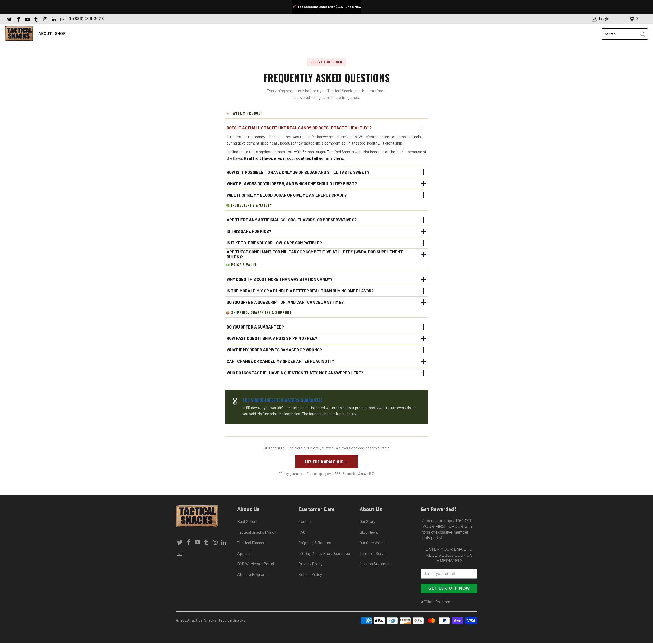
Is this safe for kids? (249, 231)
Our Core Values (373, 542)
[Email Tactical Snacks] (62, 18)
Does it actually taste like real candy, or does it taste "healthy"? (299, 127)
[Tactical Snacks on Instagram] (44, 18)
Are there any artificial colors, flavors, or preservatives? (292, 219)
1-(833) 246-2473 (86, 18)
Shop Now (353, 6)
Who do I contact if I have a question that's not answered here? (295, 372)
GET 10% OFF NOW (449, 588)
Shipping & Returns (314, 542)
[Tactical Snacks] (19, 33)
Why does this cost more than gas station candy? (279, 279)
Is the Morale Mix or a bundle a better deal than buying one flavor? (300, 290)
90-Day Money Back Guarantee (324, 553)
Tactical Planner (251, 542)
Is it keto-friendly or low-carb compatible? (274, 242)
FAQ (301, 532)
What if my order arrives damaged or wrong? (274, 349)
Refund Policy (310, 574)
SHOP (61, 33)
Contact (305, 521)
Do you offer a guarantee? (255, 326)
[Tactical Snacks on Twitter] (9, 18)
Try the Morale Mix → (326, 461)
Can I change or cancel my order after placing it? (280, 361)
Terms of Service (374, 553)
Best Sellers (247, 521)
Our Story (367, 521)
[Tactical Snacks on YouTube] (27, 18)
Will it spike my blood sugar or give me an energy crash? (287, 195)
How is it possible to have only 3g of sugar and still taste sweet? (298, 172)
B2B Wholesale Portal (255, 563)
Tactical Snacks (203, 620)
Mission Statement (376, 563)
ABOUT (45, 33)
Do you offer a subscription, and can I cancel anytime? (285, 302)
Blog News (369, 532)
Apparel (243, 553)
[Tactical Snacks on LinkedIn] (53, 18)
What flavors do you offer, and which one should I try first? (292, 183)
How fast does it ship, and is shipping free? (272, 338)
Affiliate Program (252, 574)
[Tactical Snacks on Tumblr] (36, 18)
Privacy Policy (310, 563)
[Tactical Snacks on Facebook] (18, 18)
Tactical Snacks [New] (256, 532)
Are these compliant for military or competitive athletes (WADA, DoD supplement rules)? (315, 254)
